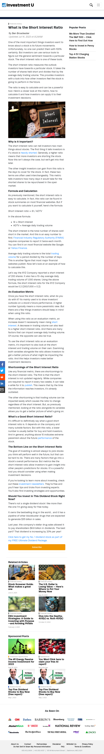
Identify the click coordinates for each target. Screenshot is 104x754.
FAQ (62, 747)
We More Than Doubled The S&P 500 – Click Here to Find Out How (82, 37)
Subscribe (37, 547)
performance (45, 438)
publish (28, 385)
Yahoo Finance (19, 248)
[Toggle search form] (91, 4)
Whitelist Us (71, 744)
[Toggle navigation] (98, 5)
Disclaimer (57, 744)
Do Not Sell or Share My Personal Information (32, 747)
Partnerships (42, 744)
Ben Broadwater (20, 33)
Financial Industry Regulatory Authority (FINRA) (38, 237)
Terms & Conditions (83, 747)
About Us (15, 744)
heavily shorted (29, 152)
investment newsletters (31, 484)
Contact (27, 744)
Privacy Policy (87, 744)
